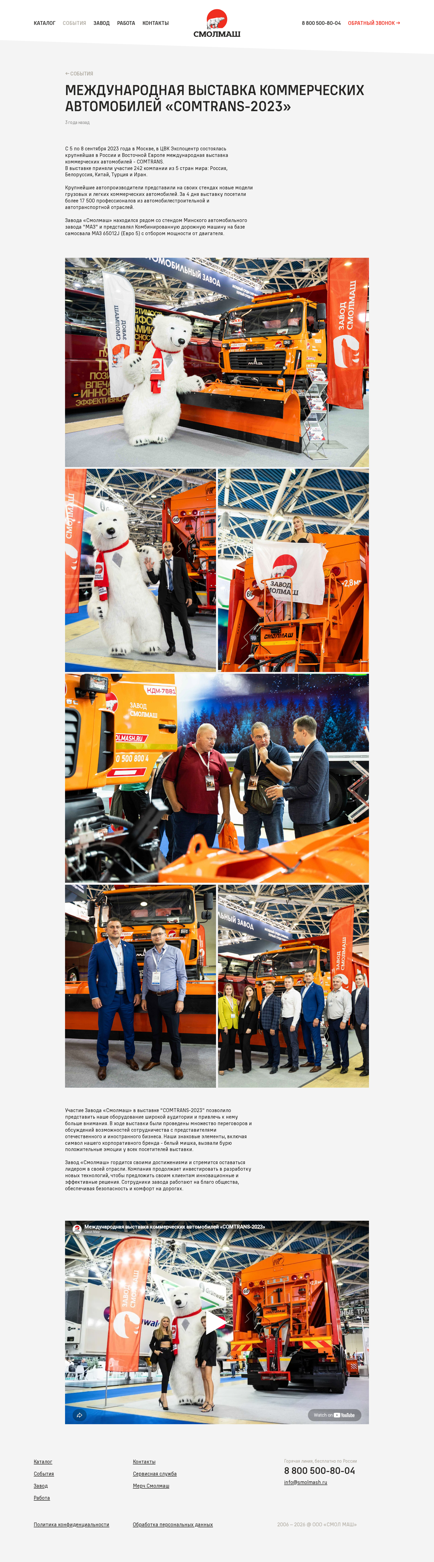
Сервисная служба (155, 1473)
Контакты (155, 23)
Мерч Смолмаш (151, 1485)
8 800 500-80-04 (321, 23)
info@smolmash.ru (305, 1482)
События (74, 23)
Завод (101, 23)
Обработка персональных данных (173, 1524)
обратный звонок (371, 23)
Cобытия (81, 73)
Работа (126, 23)
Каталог (45, 23)
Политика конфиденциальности (71, 1524)
